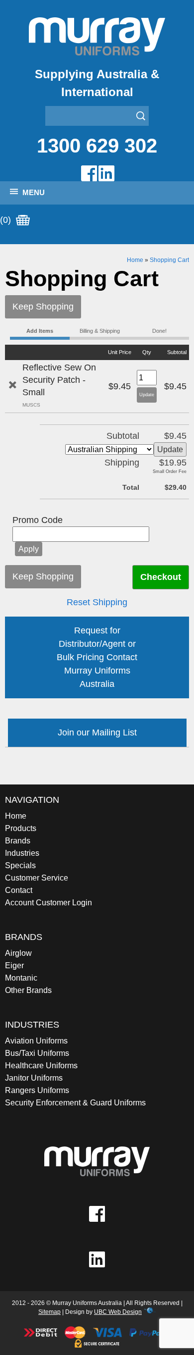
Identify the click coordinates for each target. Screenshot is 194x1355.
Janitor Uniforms (34, 1078)
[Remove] (12, 385)
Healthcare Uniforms (41, 1065)
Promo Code (37, 520)
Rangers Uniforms (37, 1090)
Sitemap (49, 1311)
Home (135, 260)
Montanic (21, 978)
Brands (17, 840)
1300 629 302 (97, 145)
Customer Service (36, 878)
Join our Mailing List (97, 732)
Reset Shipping (97, 602)
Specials (20, 865)
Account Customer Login (48, 902)
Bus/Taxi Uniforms (37, 1053)
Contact (18, 890)
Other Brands (28, 990)
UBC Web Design (118, 1311)
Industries (22, 853)
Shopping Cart (169, 260)
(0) (6, 220)
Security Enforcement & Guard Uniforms (75, 1102)
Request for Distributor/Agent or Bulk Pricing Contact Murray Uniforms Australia (97, 657)
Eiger (14, 965)
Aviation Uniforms (36, 1041)
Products (20, 828)
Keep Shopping (43, 307)
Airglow (18, 953)
